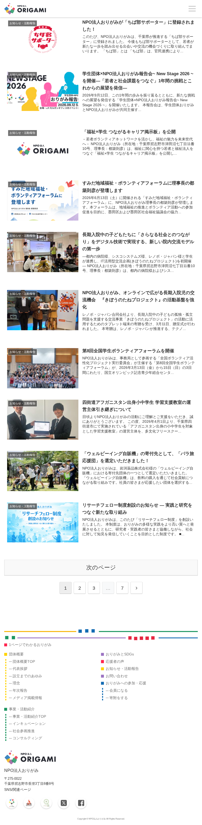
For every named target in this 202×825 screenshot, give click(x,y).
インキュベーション (29, 723)
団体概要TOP (24, 661)
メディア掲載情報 (27, 698)
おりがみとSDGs (120, 654)
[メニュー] (192, 9)
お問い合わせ (117, 676)
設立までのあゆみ (27, 676)
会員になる (118, 690)
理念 (16, 683)
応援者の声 (115, 661)
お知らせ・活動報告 (122, 668)
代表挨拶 (20, 668)
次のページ (101, 567)
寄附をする (118, 698)
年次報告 (20, 690)
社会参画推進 (24, 731)
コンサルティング (27, 738)
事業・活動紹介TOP (29, 716)
